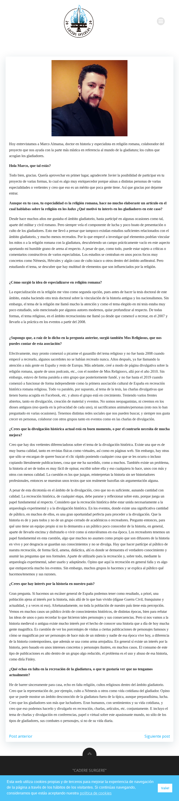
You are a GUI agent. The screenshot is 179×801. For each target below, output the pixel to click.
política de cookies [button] (96, 793)
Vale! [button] (165, 788)
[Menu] (161, 21)
